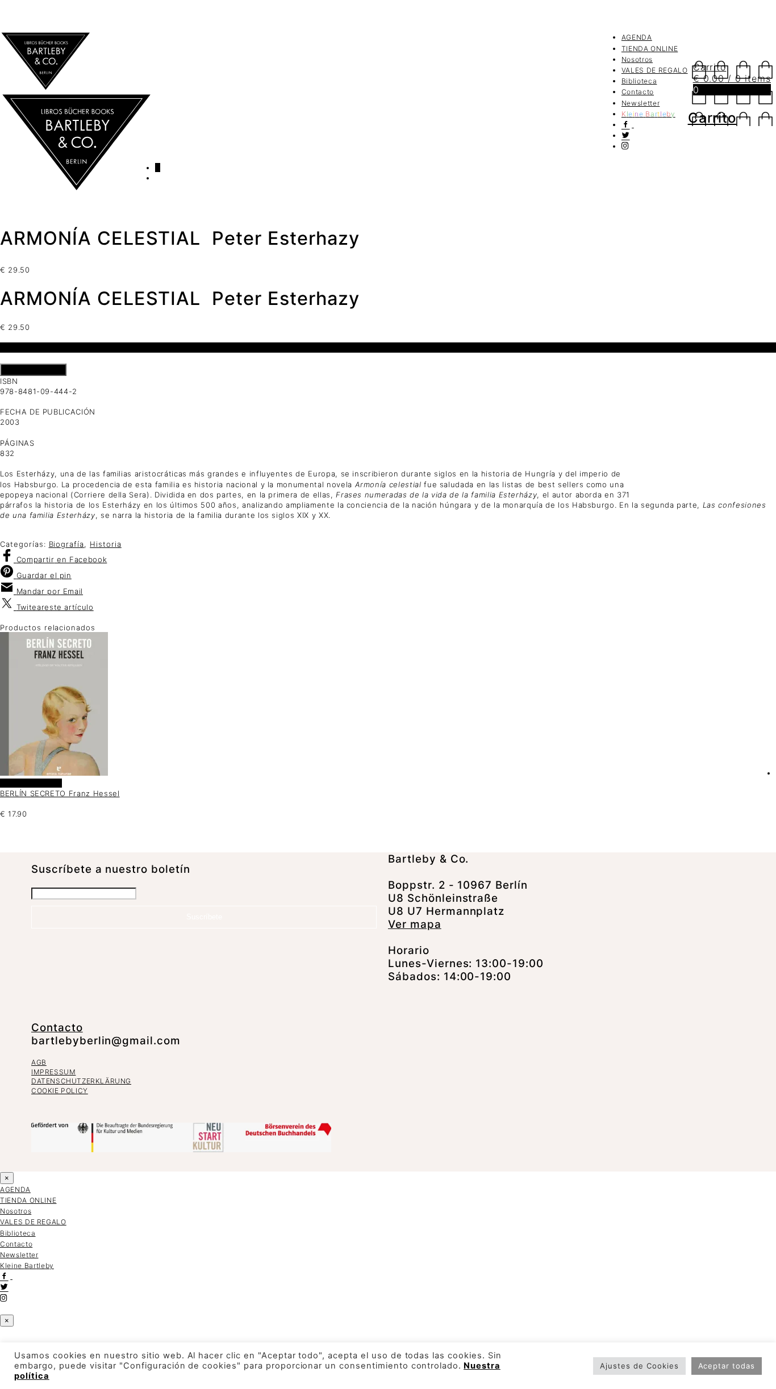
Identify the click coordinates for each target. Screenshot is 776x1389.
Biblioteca (639, 81)
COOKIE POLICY (59, 1090)
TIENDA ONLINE (649, 48)
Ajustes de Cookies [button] (639, 1365)
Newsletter (640, 103)
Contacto (637, 91)
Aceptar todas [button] (726, 1365)
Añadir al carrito (33, 369)
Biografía (67, 544)
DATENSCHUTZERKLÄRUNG (81, 1081)
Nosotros (637, 59)
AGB (39, 1062)
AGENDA (636, 37)
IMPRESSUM (53, 1072)
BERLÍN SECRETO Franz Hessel (60, 793)
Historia (106, 544)
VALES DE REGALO (654, 70)
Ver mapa (414, 924)
